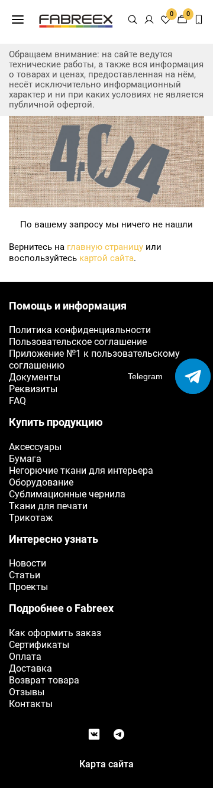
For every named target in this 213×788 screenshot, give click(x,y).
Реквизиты (33, 389)
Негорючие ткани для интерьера (81, 470)
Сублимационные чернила (67, 494)
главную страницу (105, 247)
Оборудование (41, 482)
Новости (27, 563)
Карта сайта (106, 764)
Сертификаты (39, 644)
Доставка (30, 668)
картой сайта (106, 258)
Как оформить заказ (55, 633)
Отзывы (26, 692)
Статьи (24, 575)
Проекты (28, 586)
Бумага (25, 458)
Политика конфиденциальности (80, 330)
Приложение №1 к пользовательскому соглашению (94, 359)
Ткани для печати (48, 506)
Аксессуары (35, 446)
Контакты (31, 703)
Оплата (25, 656)
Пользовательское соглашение (78, 341)
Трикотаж (31, 517)
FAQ (17, 400)
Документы (34, 377)
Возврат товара (44, 680)
